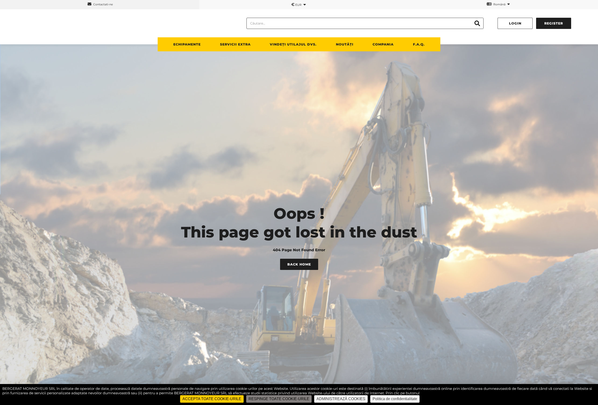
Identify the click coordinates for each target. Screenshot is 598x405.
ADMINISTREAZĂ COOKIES (341, 399)
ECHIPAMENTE (187, 44)
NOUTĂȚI (344, 44)
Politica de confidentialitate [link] (395, 399)
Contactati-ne (103, 4)
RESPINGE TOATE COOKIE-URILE (279, 399)
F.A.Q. (419, 44)
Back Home (299, 264)
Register (553, 23)
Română (499, 4)
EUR (296, 4)
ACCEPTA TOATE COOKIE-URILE (211, 399)
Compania (383, 44)
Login (515, 23)
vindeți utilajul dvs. (293, 44)
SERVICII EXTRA (235, 44)
